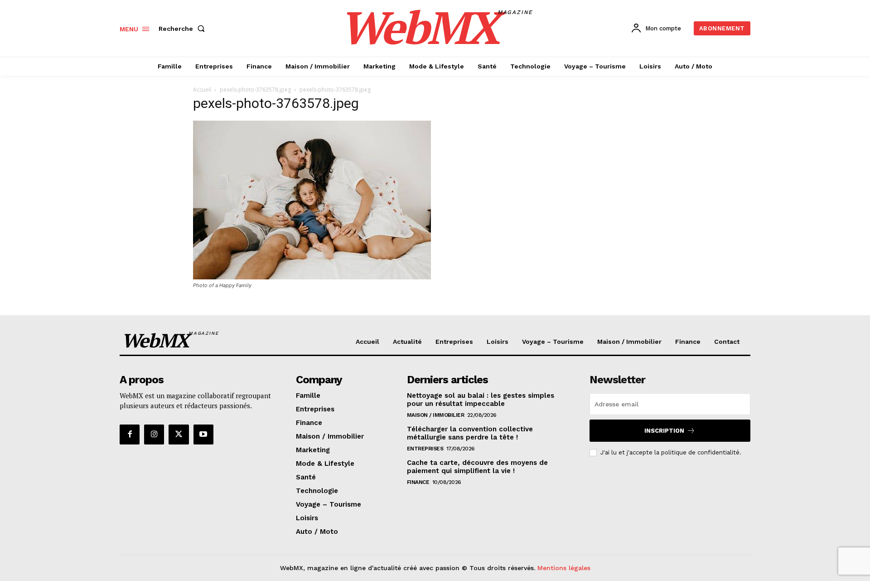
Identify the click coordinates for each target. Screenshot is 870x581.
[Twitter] (178, 434)
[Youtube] (203, 434)
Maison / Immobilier (435, 415)
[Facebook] (130, 434)
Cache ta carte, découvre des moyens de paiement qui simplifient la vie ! (477, 467)
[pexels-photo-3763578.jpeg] (312, 277)
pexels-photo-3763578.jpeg (255, 89)
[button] (183, 28)
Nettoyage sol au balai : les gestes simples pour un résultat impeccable (480, 399)
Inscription (664, 430)
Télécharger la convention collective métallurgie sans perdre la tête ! (470, 433)
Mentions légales (563, 567)
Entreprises (425, 448)
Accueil (202, 89)
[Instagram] (154, 434)
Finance (418, 482)
